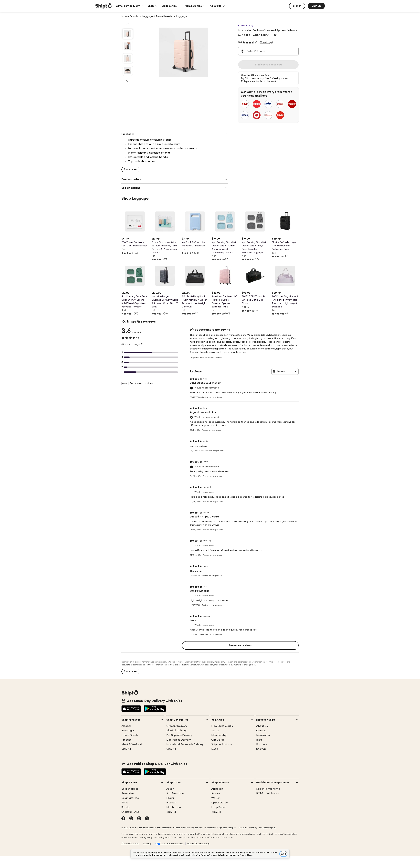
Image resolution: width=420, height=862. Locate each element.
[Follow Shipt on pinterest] (139, 818)
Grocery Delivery (176, 726)
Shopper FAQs (130, 811)
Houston (171, 802)
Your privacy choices (171, 843)
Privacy (147, 843)
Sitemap (261, 749)
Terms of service (130, 843)
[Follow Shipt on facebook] (123, 818)
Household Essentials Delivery (185, 744)
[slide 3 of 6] (128, 58)
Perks (124, 802)
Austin (170, 789)
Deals (214, 749)
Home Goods (129, 735)
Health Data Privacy (198, 843)
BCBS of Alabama (267, 793)
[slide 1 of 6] (128, 34)
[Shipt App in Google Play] (155, 709)
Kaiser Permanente (268, 789)
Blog (259, 739)
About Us (262, 726)
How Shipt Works (222, 726)
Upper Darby (219, 802)
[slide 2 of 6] (128, 46)
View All (126, 749)
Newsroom (263, 735)
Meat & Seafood (131, 744)
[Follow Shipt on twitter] (147, 818)
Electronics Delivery (178, 739)
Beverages (128, 730)
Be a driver (128, 793)
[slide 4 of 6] (128, 71)
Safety (125, 807)
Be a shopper (129, 789)
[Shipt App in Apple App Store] (131, 709)
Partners (261, 744)
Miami (170, 798)
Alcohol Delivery (176, 730)
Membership (219, 735)
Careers (261, 730)
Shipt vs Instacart (222, 744)
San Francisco (175, 793)
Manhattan (173, 807)
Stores (215, 730)
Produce (126, 739)
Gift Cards (217, 739)
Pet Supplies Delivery (179, 735)
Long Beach (218, 807)
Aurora (215, 793)
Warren (215, 798)
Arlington (217, 789)
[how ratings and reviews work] (142, 344)
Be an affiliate (130, 798)
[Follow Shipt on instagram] (131, 818)
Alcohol (126, 726)
